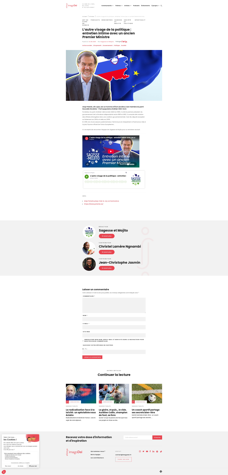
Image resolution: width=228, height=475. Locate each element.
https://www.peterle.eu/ (93, 204)
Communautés (106, 6)
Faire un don (123, 459)
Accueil (84, 16)
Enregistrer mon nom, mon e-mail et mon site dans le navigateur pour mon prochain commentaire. (114, 340)
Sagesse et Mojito (118, 21)
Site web (86, 332)
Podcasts (136, 6)
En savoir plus (106, 236)
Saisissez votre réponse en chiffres (98, 345)
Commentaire (89, 296)
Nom (85, 315)
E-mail (86, 323)
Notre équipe (95, 454)
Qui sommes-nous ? (98, 451)
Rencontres (107, 20)
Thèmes (118, 6)
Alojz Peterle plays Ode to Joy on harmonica (101, 201)
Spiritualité (140, 20)
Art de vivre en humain (85, 22)
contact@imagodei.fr (123, 455)
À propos (155, 6)
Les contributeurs (97, 458)
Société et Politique (128, 21)
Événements (145, 6)
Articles (127, 6)
